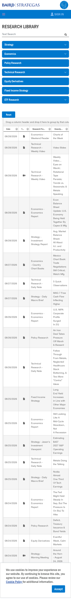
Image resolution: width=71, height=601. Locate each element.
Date (8, 129)
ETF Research (11, 99)
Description (59, 129)
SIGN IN (59, 14)
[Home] (20, 4)
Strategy (8, 44)
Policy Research (12, 63)
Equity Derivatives (13, 81)
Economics (10, 53)
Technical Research (14, 72)
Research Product (40, 129)
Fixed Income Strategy (16, 90)
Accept (58, 589)
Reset (8, 114)
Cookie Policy (14, 581)
